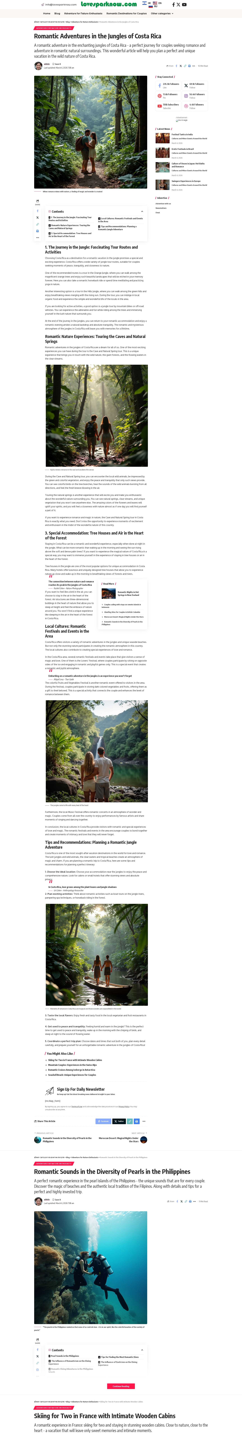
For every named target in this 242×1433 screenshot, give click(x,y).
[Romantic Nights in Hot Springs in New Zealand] (109, 593)
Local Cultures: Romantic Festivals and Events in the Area (120, 220)
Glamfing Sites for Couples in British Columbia (122, 612)
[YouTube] (184, 4)
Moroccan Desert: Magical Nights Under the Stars (124, 617)
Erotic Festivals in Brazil (183, 149)
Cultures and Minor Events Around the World (189, 138)
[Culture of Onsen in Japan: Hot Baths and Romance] (163, 167)
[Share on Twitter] (181, 66)
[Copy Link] (185, 66)
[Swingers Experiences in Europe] (163, 184)
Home (46, 13)
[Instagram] (195, 96)
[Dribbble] (195, 106)
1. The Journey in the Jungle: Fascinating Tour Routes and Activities (70, 218)
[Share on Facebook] (176, 66)
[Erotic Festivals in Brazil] (163, 152)
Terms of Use (76, 1106)
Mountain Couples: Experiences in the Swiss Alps (72, 1065)
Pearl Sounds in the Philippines (65, 1356)
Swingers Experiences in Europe (186, 181)
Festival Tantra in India (182, 134)
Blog (57, 13)
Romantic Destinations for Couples (127, 13)
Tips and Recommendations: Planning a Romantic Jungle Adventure (117, 228)
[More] (194, 66)
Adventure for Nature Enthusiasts (83, 13)
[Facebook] (174, 4)
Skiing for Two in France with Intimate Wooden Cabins (75, 1060)
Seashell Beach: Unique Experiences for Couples (72, 1074)
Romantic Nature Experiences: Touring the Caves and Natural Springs (69, 226)
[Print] (189, 66)
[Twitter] (178, 4)
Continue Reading (121, 1386)
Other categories (161, 13)
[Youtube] (168, 106)
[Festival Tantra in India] (163, 138)
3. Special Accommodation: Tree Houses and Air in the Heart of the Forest (70, 234)
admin (47, 64)
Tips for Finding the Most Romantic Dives (120, 1357)
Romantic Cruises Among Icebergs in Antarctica (71, 1069)
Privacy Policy (124, 1106)
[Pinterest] (168, 96)
